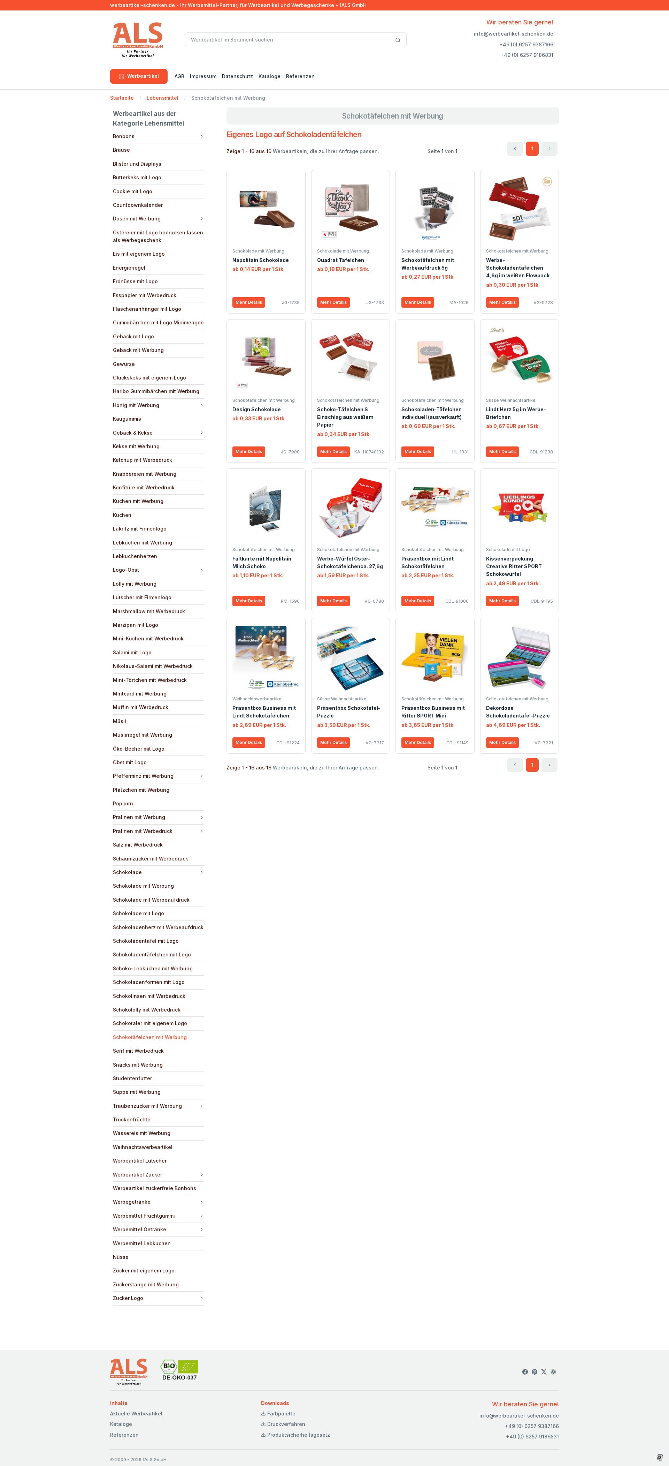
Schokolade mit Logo (138, 913)
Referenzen (300, 76)
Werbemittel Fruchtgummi (144, 1216)
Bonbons (123, 136)
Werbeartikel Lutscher (140, 1161)
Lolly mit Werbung (134, 584)
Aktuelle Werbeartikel (136, 1413)
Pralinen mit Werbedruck (142, 831)
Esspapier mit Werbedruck (144, 295)
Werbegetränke (132, 1202)
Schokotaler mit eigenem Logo (150, 1023)
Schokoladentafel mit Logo (146, 941)
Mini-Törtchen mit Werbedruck (150, 680)
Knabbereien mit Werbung (144, 474)
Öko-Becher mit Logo (138, 749)
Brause (121, 150)
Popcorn (123, 803)
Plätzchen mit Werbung (141, 790)
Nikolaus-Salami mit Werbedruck (153, 666)
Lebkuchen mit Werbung (142, 543)
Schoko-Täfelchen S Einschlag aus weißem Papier (345, 417)
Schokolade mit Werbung (143, 886)
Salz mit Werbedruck (138, 845)
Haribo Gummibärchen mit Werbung (156, 391)
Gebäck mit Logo (133, 336)
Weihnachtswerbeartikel (142, 1147)
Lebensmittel (162, 98)
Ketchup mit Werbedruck (142, 460)
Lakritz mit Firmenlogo (140, 529)
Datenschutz (237, 76)
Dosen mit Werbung (137, 218)
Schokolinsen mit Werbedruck (149, 996)
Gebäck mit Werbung (138, 350)
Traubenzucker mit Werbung (147, 1106)
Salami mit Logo (132, 652)
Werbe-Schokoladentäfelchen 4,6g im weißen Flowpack (517, 268)
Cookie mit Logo (132, 191)
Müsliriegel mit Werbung (142, 735)
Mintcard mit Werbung (140, 694)
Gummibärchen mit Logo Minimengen (158, 322)
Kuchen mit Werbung (138, 501)
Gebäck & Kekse (133, 433)
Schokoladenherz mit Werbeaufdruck (158, 927)
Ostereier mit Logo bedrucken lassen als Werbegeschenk (158, 236)
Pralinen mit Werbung (139, 817)
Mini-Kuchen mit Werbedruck (148, 638)
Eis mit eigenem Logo (139, 254)
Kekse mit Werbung (136, 446)
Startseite (122, 98)
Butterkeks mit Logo (137, 177)
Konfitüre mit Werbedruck (144, 487)
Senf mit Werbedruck (138, 1051)
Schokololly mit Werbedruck (146, 1010)
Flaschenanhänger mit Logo (147, 309)
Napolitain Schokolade (260, 260)
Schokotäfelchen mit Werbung (150, 1037)
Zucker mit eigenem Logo (144, 1270)
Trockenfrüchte (132, 1119)
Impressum (203, 76)
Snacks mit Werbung (138, 1065)
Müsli (119, 721)
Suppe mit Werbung (137, 1092)
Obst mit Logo (130, 762)
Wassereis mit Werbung (141, 1133)
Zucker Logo (128, 1298)
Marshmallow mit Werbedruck (149, 611)
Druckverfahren (285, 1424)
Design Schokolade (256, 409)
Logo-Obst (126, 570)
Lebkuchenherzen (135, 556)
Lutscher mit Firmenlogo (142, 597)
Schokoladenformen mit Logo (149, 982)
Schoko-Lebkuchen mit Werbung (153, 968)
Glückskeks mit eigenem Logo (149, 378)
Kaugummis (127, 419)
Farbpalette (280, 1413)
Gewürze (124, 364)
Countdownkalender (138, 205)
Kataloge (269, 76)
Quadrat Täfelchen (340, 260)
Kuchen (122, 515)
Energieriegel (129, 268)
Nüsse (121, 1257)
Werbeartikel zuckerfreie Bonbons (154, 1188)
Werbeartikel (143, 76)
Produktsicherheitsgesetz (298, 1435)
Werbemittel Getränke (139, 1229)
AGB (179, 76)
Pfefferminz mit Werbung (143, 776)
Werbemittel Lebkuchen (142, 1243)
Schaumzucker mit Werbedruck (150, 859)
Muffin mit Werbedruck (140, 707)
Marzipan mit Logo (135, 625)
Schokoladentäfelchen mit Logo (152, 954)
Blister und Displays (137, 164)
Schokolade (127, 872)
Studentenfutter (132, 1078)
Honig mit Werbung (136, 405)
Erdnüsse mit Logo (135, 281)
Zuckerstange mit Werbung (146, 1284)
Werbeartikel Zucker (137, 1175)
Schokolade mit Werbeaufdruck (151, 900)
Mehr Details (249, 302)
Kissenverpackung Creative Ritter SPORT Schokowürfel (514, 566)
